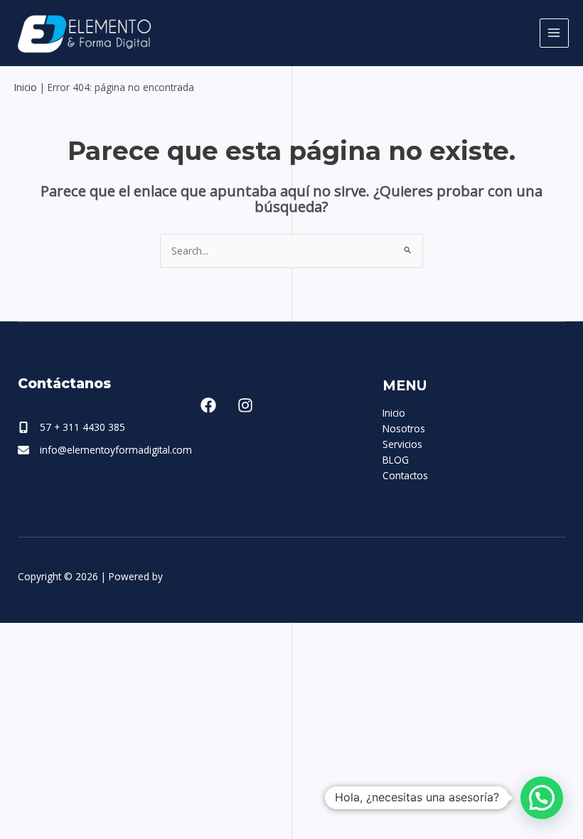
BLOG (396, 459)
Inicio (25, 87)
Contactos (405, 475)
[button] (541, 797)
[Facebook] (208, 405)
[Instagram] (245, 405)
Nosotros (404, 428)
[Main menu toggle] (554, 33)
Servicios (402, 444)
